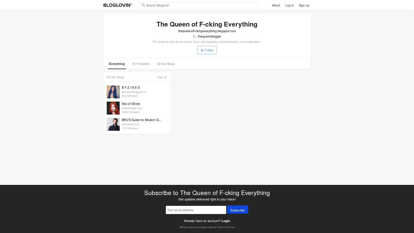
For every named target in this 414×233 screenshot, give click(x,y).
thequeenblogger (209, 36)
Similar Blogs (166, 63)
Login (225, 220)
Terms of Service (226, 227)
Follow (209, 50)
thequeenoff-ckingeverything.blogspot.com (207, 31)
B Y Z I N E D (131, 87)
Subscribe (238, 210)
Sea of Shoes (131, 103)
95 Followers (141, 63)
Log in (289, 5)
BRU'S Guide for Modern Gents (143, 120)
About (276, 5)
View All (162, 77)
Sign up (304, 5)
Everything (117, 63)
